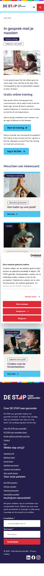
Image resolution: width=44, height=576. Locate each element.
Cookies (7, 554)
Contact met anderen (12, 469)
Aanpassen (20, 311)
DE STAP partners (10, 482)
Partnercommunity (11, 490)
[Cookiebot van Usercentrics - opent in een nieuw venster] (31, 255)
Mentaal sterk (9, 457)
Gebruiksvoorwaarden (20, 551)
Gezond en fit (9, 453)
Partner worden (10, 486)
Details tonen (30, 297)
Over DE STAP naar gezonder (15, 428)
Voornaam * (9, 529)
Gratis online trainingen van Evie (17, 436)
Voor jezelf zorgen (11, 473)
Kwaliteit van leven (11, 465)
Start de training (15, 127)
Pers (5, 444)
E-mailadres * (9, 518)
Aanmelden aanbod (11, 494)
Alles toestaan (22, 304)
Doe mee (11, 214)
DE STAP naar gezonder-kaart (15, 432)
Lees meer (11, 373)
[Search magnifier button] (40, 7)
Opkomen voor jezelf (14, 43)
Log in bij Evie (14, 151)
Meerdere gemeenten (18, 202)
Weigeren (22, 318)
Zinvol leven (8, 461)
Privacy (33, 551)
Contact (7, 440)
